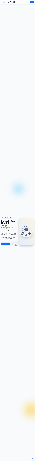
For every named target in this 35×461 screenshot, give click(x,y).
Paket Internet (14, 2)
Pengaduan (26, 1)
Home (6, 1)
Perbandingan (20, 1)
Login (32, 1)
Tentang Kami (10, 2)
